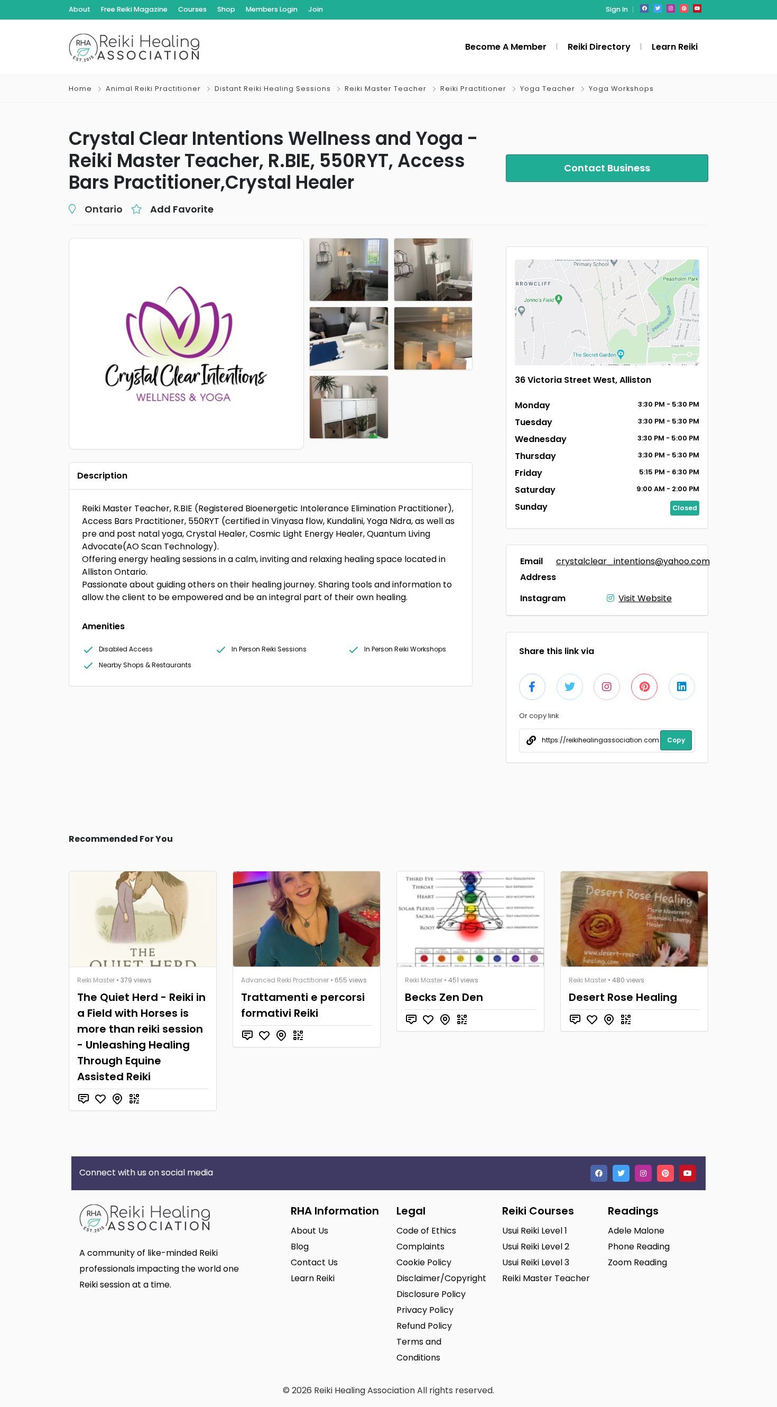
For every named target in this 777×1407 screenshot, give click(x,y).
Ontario (104, 209)
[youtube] (697, 8)
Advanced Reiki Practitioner (285, 980)
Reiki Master (96, 980)
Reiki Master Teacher (386, 88)
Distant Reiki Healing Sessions (273, 88)
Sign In (617, 9)
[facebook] (644, 8)
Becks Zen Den (444, 997)
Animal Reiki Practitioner (153, 88)
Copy (676, 739)
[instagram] (671, 8)
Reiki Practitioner (473, 88)
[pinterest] (684, 8)
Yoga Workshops (621, 88)
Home (80, 88)
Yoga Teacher (547, 88)
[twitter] (657, 8)
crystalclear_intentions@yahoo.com (633, 561)
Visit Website (645, 598)
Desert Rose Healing (623, 997)
